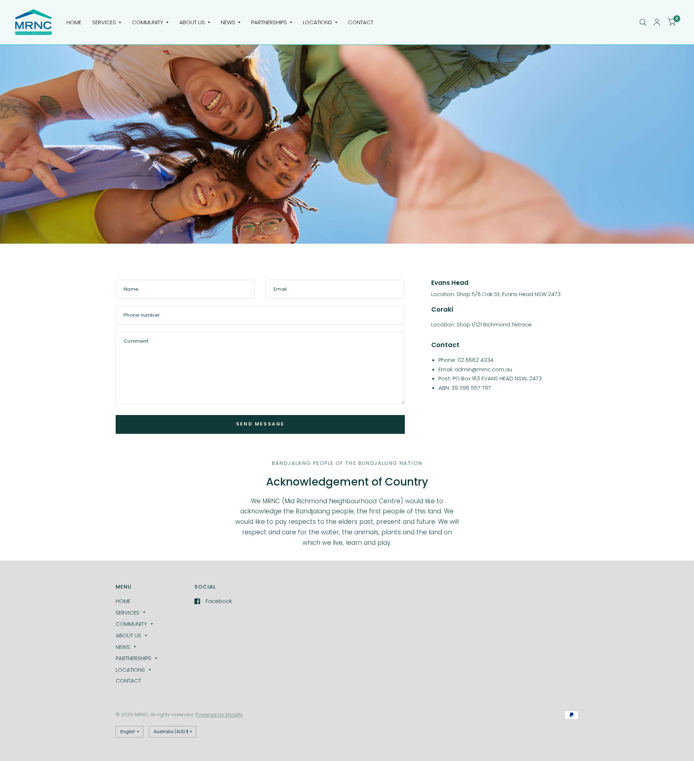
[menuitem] (74, 22)
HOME (74, 22)
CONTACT (360, 22)
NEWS (228, 22)
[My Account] (657, 22)
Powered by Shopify (219, 714)
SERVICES (104, 22)
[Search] (643, 22)
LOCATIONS (317, 22)
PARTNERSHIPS (269, 22)
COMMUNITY (147, 22)
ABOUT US (192, 22)
